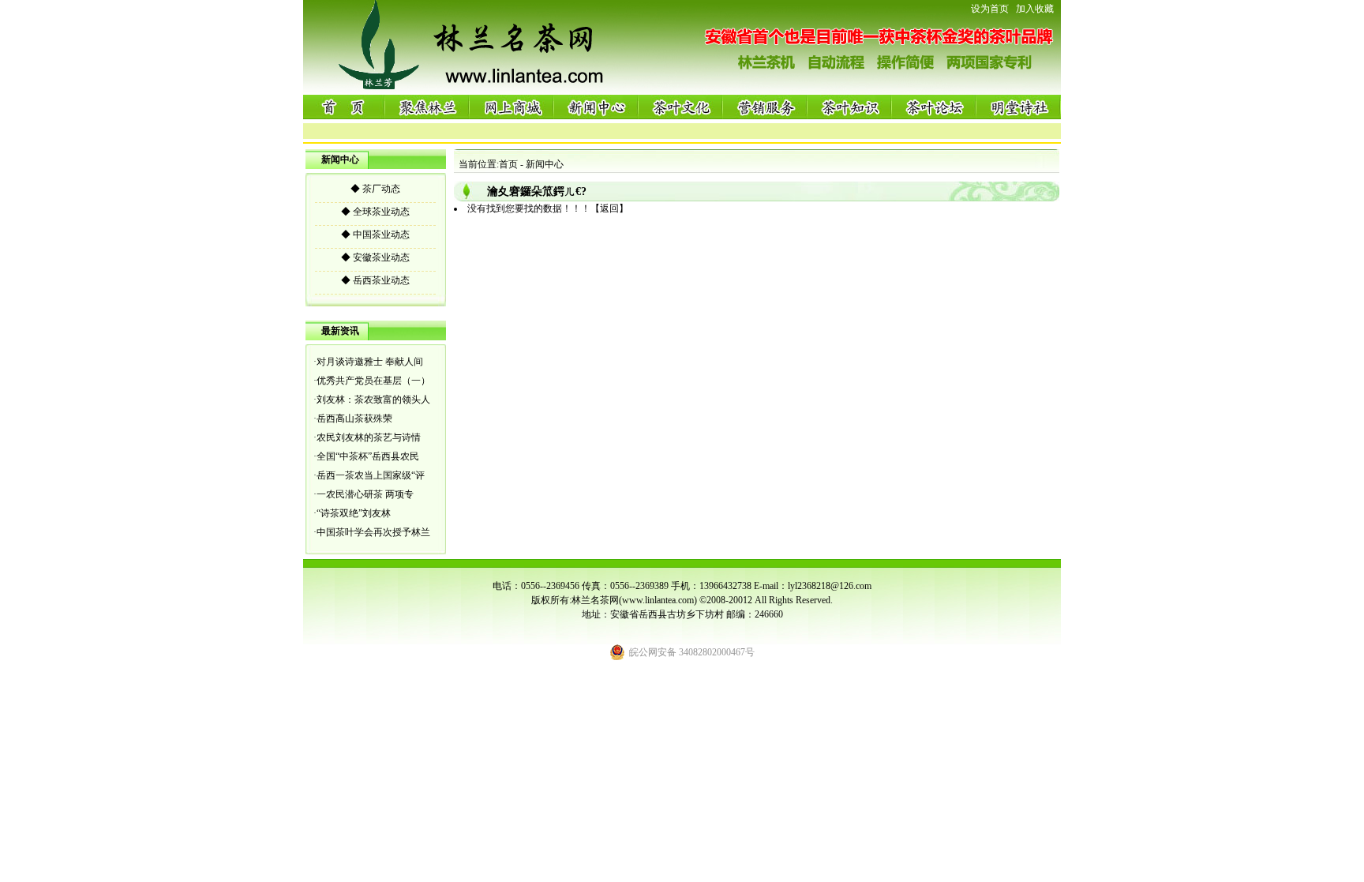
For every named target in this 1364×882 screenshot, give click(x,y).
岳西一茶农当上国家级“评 (371, 475)
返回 (609, 208)
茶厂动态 (375, 188)
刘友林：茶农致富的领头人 (373, 399)
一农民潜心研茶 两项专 (365, 494)
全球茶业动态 (375, 211)
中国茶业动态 (375, 234)
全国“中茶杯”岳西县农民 (368, 456)
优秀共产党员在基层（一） (373, 380)
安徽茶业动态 (375, 257)
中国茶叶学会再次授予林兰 (373, 532)
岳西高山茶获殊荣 (354, 418)
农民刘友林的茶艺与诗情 (369, 437)
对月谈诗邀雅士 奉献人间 (370, 361)
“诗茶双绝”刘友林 (354, 513)
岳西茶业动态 (375, 280)
